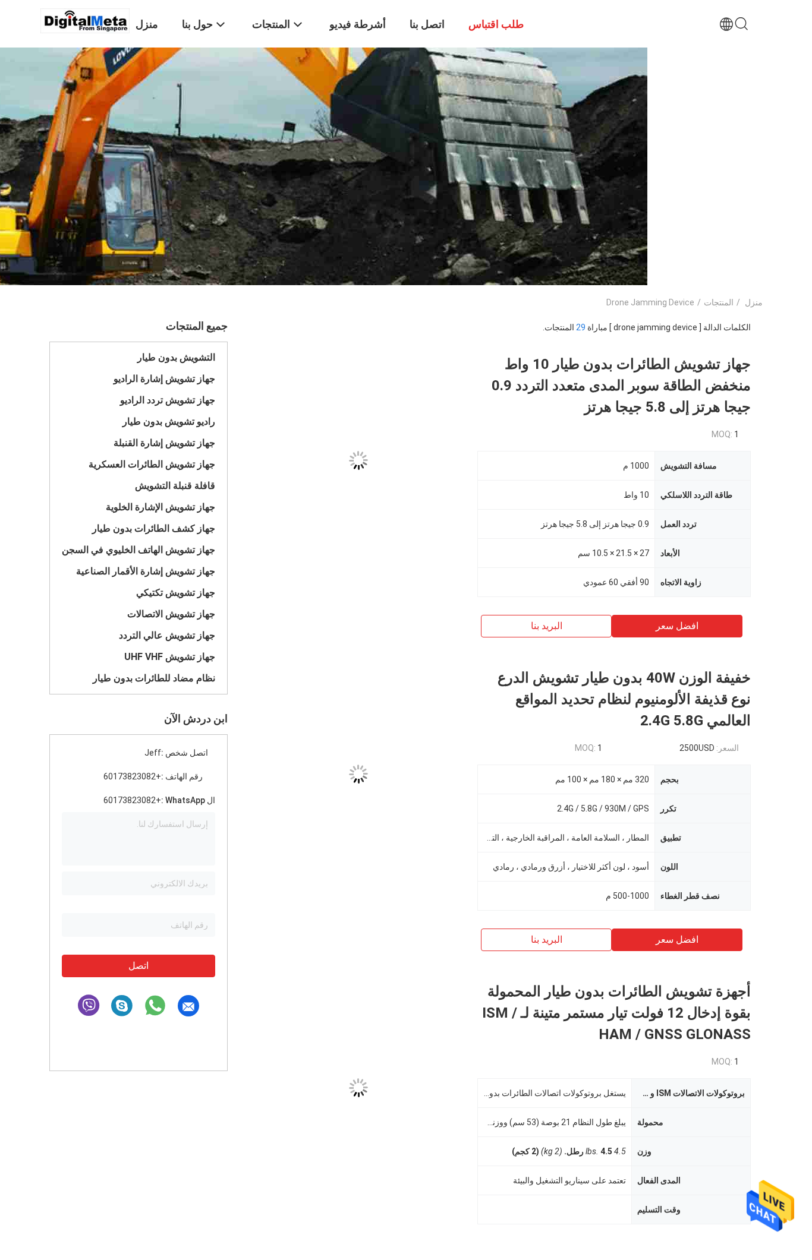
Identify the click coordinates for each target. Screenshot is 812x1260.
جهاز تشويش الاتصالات (171, 614)
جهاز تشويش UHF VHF (169, 656)
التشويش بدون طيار (176, 357)
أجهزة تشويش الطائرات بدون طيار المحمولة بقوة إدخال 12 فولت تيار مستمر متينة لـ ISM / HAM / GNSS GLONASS (616, 1013)
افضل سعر (677, 625)
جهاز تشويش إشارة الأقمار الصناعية (145, 571)
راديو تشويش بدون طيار (168, 421)
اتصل (138, 965)
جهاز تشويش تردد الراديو (167, 400)
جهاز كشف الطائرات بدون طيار (153, 528)
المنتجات (719, 302)
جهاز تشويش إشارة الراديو (164, 378)
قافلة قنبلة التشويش (175, 485)
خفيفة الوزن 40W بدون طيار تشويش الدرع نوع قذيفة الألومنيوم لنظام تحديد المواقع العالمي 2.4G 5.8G (624, 699)
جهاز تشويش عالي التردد (167, 635)
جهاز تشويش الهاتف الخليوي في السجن (138, 549)
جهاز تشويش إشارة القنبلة (164, 443)
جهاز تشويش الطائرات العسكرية (152, 464)
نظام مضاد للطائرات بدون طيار (154, 678)
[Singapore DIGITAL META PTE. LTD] (85, 20)
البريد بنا (546, 625)
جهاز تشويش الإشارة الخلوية (160, 507)
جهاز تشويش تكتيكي (175, 592)
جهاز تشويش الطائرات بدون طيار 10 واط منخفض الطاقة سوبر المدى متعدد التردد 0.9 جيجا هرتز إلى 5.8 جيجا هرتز (621, 385)
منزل (754, 302)
